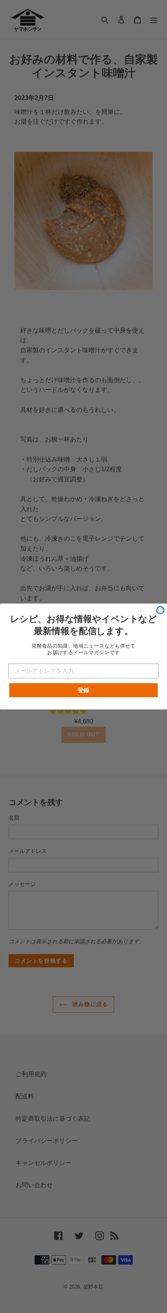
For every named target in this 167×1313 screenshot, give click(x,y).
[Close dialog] (160, 610)
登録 (84, 690)
